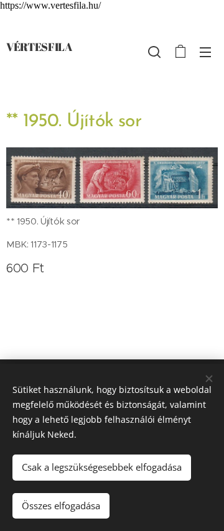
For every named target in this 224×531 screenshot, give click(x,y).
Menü (205, 51)
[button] (154, 51)
